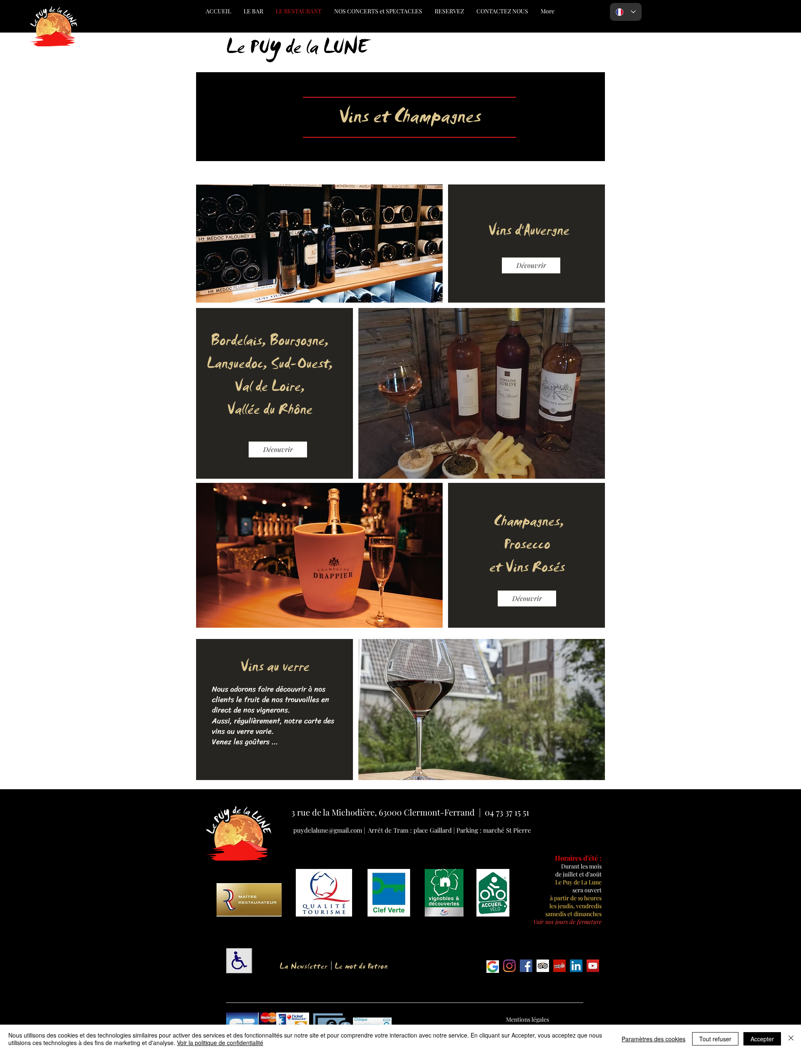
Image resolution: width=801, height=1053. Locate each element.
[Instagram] (509, 966)
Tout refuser (715, 1039)
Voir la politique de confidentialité (220, 1042)
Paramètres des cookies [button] (653, 1039)
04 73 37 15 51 (507, 812)
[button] (567, 922)
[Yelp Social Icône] (559, 966)
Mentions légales (527, 1019)
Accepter (762, 1039)
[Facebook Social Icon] (526, 966)
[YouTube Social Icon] (593, 966)
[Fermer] (791, 1038)
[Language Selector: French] (626, 12)
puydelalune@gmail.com (328, 830)
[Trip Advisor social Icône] (543, 966)
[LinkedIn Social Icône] (576, 966)
